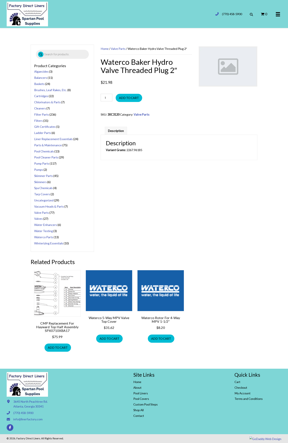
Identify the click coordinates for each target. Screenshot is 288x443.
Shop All (138, 410)
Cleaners (40, 108)
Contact (138, 416)
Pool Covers (141, 399)
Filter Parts (41, 114)
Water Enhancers (45, 225)
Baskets (39, 84)
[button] (10, 427)
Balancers (40, 77)
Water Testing (43, 231)
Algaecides (41, 71)
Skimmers (40, 182)
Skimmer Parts (43, 176)
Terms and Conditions (248, 399)
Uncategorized (44, 200)
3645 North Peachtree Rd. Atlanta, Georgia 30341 (30, 404)
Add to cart (129, 98)
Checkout (240, 387)
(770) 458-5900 (232, 14)
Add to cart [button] (58, 347)
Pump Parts (41, 163)
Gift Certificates (45, 126)
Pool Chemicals (44, 151)
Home (105, 48)
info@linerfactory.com (27, 419)
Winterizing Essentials (48, 243)
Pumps (38, 169)
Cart (237, 382)
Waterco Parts (43, 237)
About (137, 387)
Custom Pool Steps (145, 404)
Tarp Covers (42, 194)
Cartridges (41, 96)
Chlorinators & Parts (47, 102)
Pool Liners (140, 393)
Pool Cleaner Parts (46, 157)
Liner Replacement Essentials (53, 139)
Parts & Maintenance (48, 145)
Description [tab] (116, 131)
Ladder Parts (42, 133)
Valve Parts (41, 212)
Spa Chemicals (43, 188)
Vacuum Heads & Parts (49, 206)
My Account (242, 393)
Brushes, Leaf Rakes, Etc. (50, 90)
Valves (38, 218)
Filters (38, 120)
